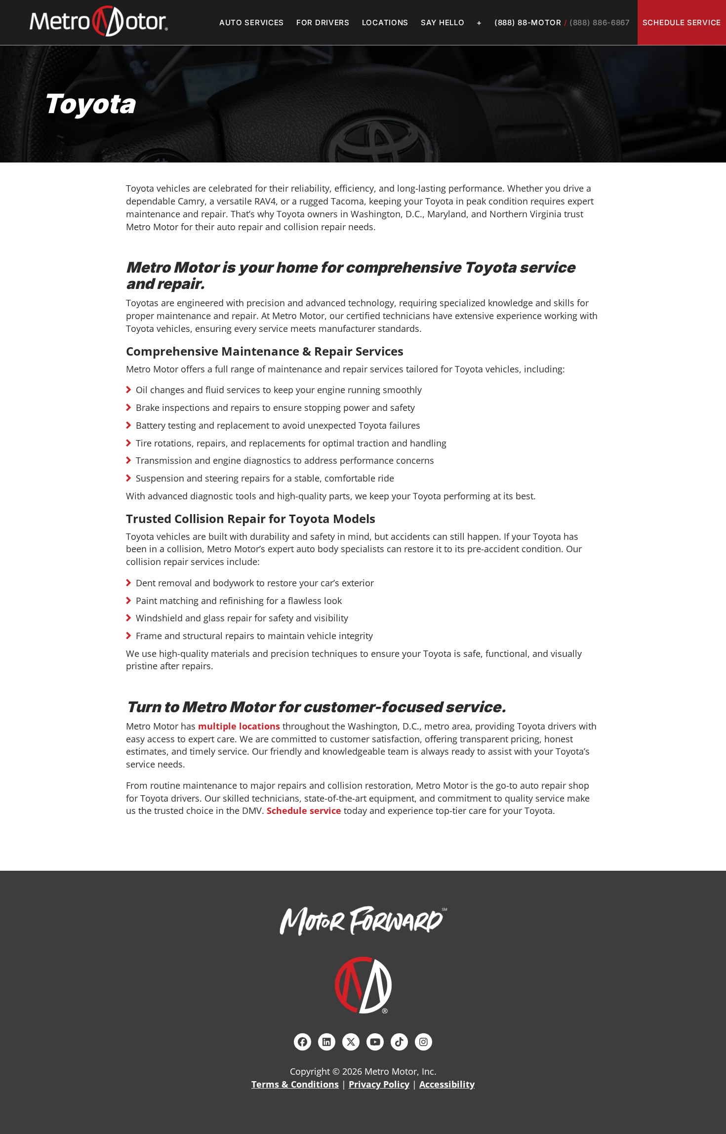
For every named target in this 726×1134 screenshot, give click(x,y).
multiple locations (239, 726)
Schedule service (304, 810)
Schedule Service (682, 22)
